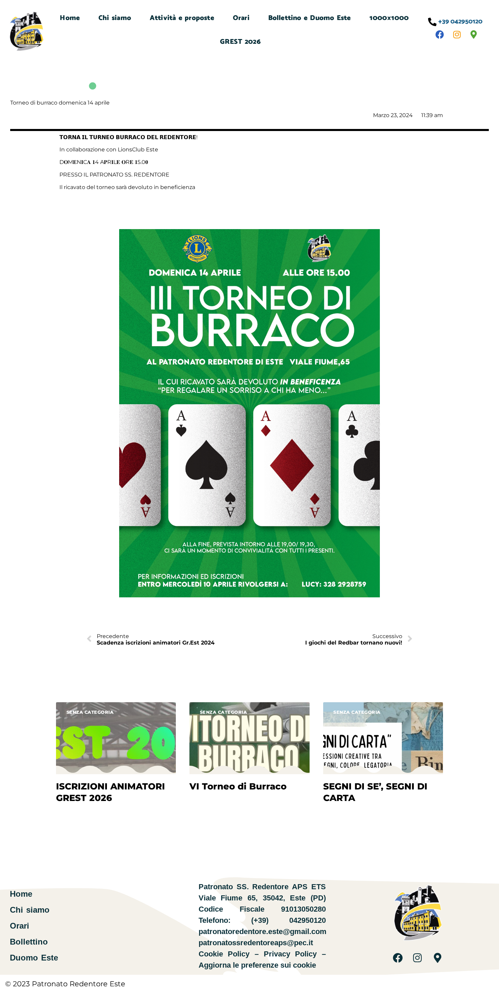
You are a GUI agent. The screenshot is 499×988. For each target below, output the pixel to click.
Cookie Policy (224, 954)
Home (70, 18)
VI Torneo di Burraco (238, 786)
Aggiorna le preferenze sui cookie (257, 965)
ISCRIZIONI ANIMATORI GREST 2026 (110, 792)
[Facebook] (439, 34)
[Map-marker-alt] (473, 34)
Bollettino (29, 941)
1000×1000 (389, 18)
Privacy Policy (290, 954)
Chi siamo (114, 18)
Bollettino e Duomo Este (309, 18)
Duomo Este (34, 957)
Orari (241, 18)
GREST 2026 (240, 42)
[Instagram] (456, 34)
